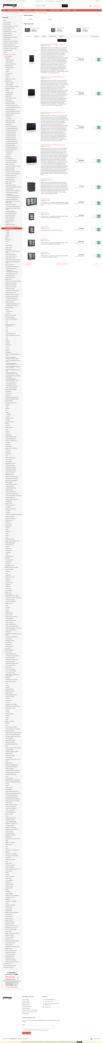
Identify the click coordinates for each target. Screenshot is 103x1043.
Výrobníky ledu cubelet (11, 132)
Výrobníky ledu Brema (10, 145)
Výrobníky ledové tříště (11, 134)
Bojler (7, 406)
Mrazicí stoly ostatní (10, 168)
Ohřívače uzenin (8, 550)
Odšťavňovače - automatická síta (12, 706)
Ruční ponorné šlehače (11, 601)
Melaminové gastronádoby (11, 804)
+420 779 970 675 (49, 1001)
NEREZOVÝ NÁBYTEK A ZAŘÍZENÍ (10, 46)
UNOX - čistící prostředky (11, 387)
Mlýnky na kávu (8, 948)
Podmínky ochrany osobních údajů (29, 1010)
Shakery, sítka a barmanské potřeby (13, 732)
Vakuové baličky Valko (10, 497)
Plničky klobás (9, 638)
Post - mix (8, 702)
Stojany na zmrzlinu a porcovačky (13, 781)
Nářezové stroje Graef (10, 518)
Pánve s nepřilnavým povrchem (12, 869)
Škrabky (7, 852)
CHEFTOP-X (8, 344)
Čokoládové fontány (9, 565)
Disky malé (8, 578)
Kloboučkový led (9, 151)
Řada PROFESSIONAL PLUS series (13, 495)
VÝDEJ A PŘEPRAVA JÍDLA (9, 45)
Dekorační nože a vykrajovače (12, 850)
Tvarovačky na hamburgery (12, 636)
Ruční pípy (8, 698)
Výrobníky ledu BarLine (11, 137)
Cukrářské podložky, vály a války (13, 772)
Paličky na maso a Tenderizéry (12, 895)
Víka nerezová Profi (10, 810)
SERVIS (5, 52)
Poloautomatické (9, 559)
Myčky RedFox (8, 81)
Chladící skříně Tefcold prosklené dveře (13, 209)
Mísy (7, 816)
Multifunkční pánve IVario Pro (11, 927)
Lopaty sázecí (9, 878)
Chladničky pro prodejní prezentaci (13, 186)
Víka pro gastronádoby (11, 806)
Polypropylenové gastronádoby (12, 800)
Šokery (6, 237)
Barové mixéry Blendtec (11, 653)
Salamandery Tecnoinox (11, 467)
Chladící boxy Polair (10, 218)
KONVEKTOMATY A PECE (9, 27)
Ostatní (7, 535)
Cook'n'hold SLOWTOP (11, 333)
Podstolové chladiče (10, 696)
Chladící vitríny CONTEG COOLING (13, 281)
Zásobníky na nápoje (10, 755)
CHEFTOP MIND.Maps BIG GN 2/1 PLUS (13, 355)
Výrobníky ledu (8, 124)
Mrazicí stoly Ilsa (9, 158)
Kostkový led (9, 152)
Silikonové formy (9, 787)
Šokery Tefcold (9, 247)
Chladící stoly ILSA (10, 115)
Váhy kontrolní (9, 461)
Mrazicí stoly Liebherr (10, 169)
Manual (7, 342)
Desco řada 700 (8, 916)
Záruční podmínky (26, 1008)
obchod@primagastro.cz (50, 999)
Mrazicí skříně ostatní (10, 277)
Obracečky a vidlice (10, 825)
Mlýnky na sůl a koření (10, 842)
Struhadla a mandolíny (11, 835)
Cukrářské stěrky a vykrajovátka (13, 770)
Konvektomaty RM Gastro (11, 402)
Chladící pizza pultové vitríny (12, 296)
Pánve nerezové (9, 870)
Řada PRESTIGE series (11, 488)
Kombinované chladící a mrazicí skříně (12, 252)
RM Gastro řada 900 (9, 923)
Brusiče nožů (8, 857)
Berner (7, 533)
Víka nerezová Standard (11, 808)
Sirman (7, 609)
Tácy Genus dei (9, 908)
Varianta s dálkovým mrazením (13, 171)
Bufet (6, 746)
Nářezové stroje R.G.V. (10, 505)
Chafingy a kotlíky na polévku (12, 751)
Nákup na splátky (60, 1)
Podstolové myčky (10, 60)
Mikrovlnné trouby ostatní (11, 480)
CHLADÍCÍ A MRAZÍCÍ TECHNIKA (12, 86)
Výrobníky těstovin (9, 544)
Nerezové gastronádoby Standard (13, 793)
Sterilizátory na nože (9, 640)
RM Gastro (8, 425)
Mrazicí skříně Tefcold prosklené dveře (13, 262)
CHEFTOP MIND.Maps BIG (11, 319)
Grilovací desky (8, 435)
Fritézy (6, 429)
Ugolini (7, 717)
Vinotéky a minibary (9, 228)
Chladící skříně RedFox (10, 211)
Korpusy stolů (9, 99)
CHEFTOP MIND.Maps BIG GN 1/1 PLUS (13, 361)
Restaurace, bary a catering (9, 54)
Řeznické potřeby (9, 887)
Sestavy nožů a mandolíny (11, 853)
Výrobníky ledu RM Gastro (11, 149)
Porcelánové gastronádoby (11, 797)
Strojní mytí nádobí (9, 935)
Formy (7, 776)
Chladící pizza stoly (10, 302)
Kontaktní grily (8, 446)
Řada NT (8, 69)
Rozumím (79, 1041)
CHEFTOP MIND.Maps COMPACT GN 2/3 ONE (13, 376)
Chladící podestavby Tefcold (12, 105)
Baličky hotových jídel (10, 542)
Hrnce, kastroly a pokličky (11, 727)
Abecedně (61, 36)
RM (6, 410)
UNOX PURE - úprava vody (11, 385)
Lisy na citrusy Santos (10, 669)
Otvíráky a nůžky (9, 831)
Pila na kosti (8, 648)
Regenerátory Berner (9, 421)
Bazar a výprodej (7, 22)
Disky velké (8, 580)
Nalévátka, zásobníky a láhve (12, 744)
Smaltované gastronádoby (11, 795)
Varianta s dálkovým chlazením (13, 111)
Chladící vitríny (8, 279)
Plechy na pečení (9, 778)
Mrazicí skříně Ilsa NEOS (11, 268)
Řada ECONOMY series (11, 491)
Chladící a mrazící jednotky (12, 226)
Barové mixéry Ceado (10, 657)
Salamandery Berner (10, 472)
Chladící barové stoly (9, 691)
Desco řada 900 (8, 914)
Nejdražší (44, 36)
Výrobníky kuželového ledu (12, 128)
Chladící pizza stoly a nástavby (12, 294)
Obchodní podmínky (26, 1006)
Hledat (65, 5)
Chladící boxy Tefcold (10, 224)
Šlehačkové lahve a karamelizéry (13, 780)
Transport (7, 899)
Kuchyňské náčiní (9, 814)
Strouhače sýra (8, 642)
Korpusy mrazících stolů (11, 177)
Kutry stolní (7, 588)
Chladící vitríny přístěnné (11, 286)
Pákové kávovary (9, 944)
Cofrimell (7, 687)
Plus (7, 321)
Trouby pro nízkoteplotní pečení (12, 399)
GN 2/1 (7, 348)
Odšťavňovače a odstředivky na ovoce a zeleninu (12, 675)
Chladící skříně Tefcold (10, 204)
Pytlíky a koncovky (10, 768)
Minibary (7, 236)
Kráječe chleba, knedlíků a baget (12, 541)
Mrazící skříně (8, 249)
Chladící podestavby (10, 101)
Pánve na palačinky (10, 867)
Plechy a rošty (9, 802)
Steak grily (7, 558)
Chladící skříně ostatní (10, 215)
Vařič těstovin (8, 548)
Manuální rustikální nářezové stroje (13, 514)
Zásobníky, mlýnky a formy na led (13, 736)
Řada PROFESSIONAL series (12, 493)
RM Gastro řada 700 (9, 922)
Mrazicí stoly (8, 156)
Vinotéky (7, 230)
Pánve (6, 861)
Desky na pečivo (9, 763)
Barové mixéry (8, 652)
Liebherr (8, 234)
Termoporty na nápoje (10, 905)
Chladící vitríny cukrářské (11, 283)
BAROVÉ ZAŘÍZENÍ (7, 33)
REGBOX (8, 419)
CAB (7, 683)
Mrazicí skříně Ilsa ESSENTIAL (12, 266)
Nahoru (28, 263)
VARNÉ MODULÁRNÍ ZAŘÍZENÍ (10, 37)
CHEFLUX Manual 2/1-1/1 (11, 382)
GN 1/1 (7, 346)
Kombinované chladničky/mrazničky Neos (12, 271)
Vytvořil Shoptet (96, 1038)
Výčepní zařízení (8, 693)
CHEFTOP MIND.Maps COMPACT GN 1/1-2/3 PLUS (13, 367)
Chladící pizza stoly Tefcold (12, 305)
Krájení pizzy (8, 882)
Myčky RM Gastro (9, 65)
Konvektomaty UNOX (10, 317)
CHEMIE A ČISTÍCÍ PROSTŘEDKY (10, 41)
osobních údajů (44, 1029)
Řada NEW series (9, 486)
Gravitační (8, 507)
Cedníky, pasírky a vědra (11, 817)
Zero (7, 331)
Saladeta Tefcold (9, 92)
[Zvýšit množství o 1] (96, 59)
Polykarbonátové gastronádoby (13, 798)
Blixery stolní (8, 592)
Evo (7, 243)
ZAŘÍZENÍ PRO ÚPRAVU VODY (10, 48)
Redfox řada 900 (9, 920)
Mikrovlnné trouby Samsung (12, 476)
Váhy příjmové (9, 459)
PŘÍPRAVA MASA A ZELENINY (10, 31)
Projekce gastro (25, 1013)
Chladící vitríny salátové (10, 952)
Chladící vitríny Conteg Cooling (12, 961)
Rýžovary (7, 546)
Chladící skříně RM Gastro (11, 213)
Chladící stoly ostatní (10, 122)
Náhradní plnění (25, 1004)
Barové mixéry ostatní (10, 665)
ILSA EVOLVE (9, 118)
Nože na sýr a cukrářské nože (12, 855)
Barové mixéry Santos (10, 661)
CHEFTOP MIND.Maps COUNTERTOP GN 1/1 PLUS (12, 364)
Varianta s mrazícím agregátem (13, 173)
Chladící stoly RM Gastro (11, 98)
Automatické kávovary (10, 942)
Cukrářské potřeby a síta (11, 774)
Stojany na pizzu (9, 886)
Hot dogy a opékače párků (11, 440)
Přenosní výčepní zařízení (11, 694)
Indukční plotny (8, 525)
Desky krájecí (8, 836)
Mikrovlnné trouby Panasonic (12, 478)
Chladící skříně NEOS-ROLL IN (12, 197)
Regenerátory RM (9, 417)
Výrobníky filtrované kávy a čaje (12, 946)
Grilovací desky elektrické (11, 436)
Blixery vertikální (8, 594)
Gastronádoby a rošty (11, 383)
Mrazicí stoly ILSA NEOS (11, 160)
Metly (7, 840)
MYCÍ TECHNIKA (7, 24)
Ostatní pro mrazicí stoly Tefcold (13, 166)
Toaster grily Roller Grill (11, 471)
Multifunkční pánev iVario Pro (12, 397)
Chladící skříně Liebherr (11, 185)
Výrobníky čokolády (9, 713)
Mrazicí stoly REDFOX (10, 181)
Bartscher (8, 527)
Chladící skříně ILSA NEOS (11, 192)
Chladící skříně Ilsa (10, 188)
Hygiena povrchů (9, 939)
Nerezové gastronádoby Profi (12, 791)
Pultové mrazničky (9, 307)
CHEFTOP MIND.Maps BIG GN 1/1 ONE (13, 370)
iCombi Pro (8, 395)
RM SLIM (8, 404)
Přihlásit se (26, 1033)
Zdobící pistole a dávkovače (12, 766)
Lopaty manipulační (10, 876)
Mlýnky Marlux (9, 844)
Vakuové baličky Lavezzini (11, 484)
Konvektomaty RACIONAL (11, 389)
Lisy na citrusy (8, 667)
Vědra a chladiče (9, 738)
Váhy (6, 455)
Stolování (7, 723)
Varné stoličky (8, 931)
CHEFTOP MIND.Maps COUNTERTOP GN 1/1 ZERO (12, 379)
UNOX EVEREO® (9, 400)
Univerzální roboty (9, 569)
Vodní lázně (7, 522)
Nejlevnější (36, 36)
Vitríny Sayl (7, 563)
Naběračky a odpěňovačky (11, 823)
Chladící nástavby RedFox (11, 300)
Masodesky (8, 891)
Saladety (7, 90)
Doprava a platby (49, 1)
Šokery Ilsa (8, 239)
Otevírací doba (38, 1)
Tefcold (7, 232)
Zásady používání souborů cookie (29, 1011)
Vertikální (8, 510)
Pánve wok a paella (10, 865)
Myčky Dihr (7, 58)
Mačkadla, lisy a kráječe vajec (12, 829)
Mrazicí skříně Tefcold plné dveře (13, 259)
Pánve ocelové (9, 863)
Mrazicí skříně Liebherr (10, 254)
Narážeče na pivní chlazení (11, 704)
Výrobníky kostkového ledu (12, 130)
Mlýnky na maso (8, 603)
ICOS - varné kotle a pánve (11, 929)
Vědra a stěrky (8, 910)
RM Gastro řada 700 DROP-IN (11, 925)
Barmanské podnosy (10, 742)
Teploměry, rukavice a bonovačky (13, 838)
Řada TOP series (9, 489)
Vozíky (7, 903)
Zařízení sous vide (9, 520)
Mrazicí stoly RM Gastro (11, 175)
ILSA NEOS (8, 116)
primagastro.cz (48, 1007)
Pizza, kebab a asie (7, 963)
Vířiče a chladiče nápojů (10, 681)
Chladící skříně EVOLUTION (12, 199)
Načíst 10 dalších (61, 263)
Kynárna (7, 423)
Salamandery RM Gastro (11, 469)
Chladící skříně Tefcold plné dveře (13, 206)
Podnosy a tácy (8, 906)
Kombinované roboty (9, 577)
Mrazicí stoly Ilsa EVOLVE (11, 162)
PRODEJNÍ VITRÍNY (7, 50)
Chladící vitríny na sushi (11, 292)
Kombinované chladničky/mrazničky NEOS (12, 195)
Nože (6, 846)
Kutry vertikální (8, 590)
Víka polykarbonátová (11, 812)
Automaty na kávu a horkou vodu (13, 759)
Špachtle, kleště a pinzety (11, 827)
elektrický (8, 414)
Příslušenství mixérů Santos (12, 663)
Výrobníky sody (9, 700)
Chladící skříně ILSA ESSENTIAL (13, 190)
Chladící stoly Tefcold (10, 103)
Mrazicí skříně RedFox (10, 275)
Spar (7, 573)
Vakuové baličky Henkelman (12, 499)
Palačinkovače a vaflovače (11, 448)
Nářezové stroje (8, 503)
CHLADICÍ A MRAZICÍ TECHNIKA (10, 26)
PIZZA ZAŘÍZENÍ (7, 39)
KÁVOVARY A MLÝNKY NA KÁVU (10, 43)
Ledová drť (8, 154)
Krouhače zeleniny (9, 582)
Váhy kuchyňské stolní (10, 457)
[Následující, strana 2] (96, 264)
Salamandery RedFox (10, 465)
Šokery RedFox (9, 245)
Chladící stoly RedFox (10, 120)
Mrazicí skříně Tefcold (10, 257)
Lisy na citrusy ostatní (10, 672)
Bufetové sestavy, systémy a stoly (13, 747)
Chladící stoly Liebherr (10, 109)
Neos (7, 241)
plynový (8, 416)
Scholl (7, 529)
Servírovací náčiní (9, 749)
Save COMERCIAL (9, 689)
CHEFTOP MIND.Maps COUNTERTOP (10, 325)
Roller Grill (8, 433)
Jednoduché (8, 552)
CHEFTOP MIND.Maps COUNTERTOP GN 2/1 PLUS (12, 358)
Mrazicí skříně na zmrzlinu (11, 256)
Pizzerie (7, 872)
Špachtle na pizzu (9, 884)
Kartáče (7, 874)
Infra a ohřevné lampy (10, 954)
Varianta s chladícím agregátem (13, 113)
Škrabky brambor (9, 612)
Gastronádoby (8, 789)
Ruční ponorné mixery (10, 599)
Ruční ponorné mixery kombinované (13, 597)
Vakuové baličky (8, 482)
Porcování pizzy (9, 880)
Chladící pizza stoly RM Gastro (12, 303)
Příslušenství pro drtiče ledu (12, 679)
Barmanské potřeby (9, 730)
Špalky (7, 889)
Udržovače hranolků (9, 539)
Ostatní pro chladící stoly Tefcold (13, 107)
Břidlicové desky (9, 753)
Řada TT (8, 71)
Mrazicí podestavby (10, 179)
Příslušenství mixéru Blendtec (12, 655)
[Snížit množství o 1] (96, 60)
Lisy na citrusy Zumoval (11, 670)
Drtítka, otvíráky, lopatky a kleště (13, 734)
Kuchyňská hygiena (9, 937)
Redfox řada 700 (9, 918)
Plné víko (8, 313)
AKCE (4, 20)
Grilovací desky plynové (11, 438)
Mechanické (8, 561)
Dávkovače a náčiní (10, 833)
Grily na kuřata (8, 524)
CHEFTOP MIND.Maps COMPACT (13, 335)
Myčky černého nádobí (10, 63)
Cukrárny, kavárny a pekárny (9, 965)
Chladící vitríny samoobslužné (12, 290)
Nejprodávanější (52, 36)
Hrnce (6, 725)
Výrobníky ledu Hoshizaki (11, 139)
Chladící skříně (8, 183)
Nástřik (7, 408)
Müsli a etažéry (9, 757)
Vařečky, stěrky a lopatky (11, 821)
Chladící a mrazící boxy (10, 217)
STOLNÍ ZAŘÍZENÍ (7, 29)
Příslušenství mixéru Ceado (12, 659)
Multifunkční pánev (9, 556)
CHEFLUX (8, 341)
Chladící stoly (8, 96)
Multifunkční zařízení (9, 88)
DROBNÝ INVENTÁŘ (7, 35)
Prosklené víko (9, 311)
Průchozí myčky (9, 62)
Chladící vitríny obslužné (11, 284)
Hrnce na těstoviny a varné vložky (13, 728)
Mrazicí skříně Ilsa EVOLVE (12, 273)
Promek (7, 685)
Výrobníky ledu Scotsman (11, 126)
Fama (7, 605)
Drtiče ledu (7, 677)
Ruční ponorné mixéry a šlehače (12, 595)
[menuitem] (4, 10)
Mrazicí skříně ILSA (10, 264)
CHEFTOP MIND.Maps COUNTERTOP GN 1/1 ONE (12, 373)
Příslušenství (8, 352)
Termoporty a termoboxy (11, 901)
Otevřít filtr (62, 40)
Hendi (7, 537)
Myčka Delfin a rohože (10, 740)
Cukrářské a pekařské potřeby (11, 764)
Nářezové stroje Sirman (11, 508)
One (7, 322)
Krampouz (8, 450)
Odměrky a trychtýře (10, 819)
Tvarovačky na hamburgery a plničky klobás (13, 634)
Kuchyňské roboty (9, 646)
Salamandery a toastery (10, 463)
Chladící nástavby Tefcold (11, 298)
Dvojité (7, 554)
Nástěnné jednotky (10, 220)
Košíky (7, 761)
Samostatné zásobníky (11, 135)
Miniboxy (8, 222)
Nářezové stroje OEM (10, 516)
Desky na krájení (9, 893)
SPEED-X (7, 350)
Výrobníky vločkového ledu (12, 143)
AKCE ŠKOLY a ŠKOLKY (8, 967)
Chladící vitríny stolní (10, 288)
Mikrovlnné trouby (9, 474)
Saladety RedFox (9, 94)
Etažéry (7, 783)
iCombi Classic (9, 393)
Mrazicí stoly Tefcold (10, 164)
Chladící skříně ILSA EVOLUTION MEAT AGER (13, 202)
